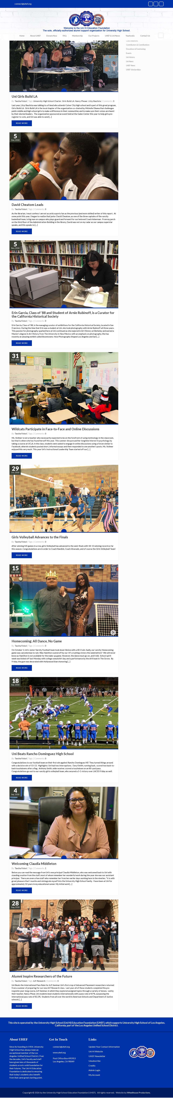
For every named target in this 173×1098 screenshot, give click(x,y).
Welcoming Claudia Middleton (34, 864)
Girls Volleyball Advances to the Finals (40, 537)
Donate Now (51, 36)
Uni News (129, 61)
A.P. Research (39, 981)
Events (128, 53)
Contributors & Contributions (137, 45)
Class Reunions (132, 41)
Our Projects (93, 36)
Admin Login (94, 1070)
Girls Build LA (68, 101)
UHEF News (130, 65)
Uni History (130, 57)
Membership (77, 36)
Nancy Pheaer (81, 101)
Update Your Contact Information (104, 1046)
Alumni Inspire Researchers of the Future (42, 976)
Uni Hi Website (96, 1051)
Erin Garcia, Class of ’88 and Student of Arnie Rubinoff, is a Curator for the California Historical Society (63, 314)
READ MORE (22, 123)
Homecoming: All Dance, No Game (37, 641)
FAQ (64, 36)
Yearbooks (130, 36)
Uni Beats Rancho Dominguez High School (43, 754)
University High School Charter (47, 101)
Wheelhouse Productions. (138, 1092)
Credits (92, 1065)
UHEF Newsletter (97, 1056)
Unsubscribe (94, 1061)
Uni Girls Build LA (24, 96)
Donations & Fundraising (135, 49)
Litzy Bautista (94, 101)
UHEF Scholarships (133, 70)
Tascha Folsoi (21, 101)
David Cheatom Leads (27, 205)
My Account (94, 1075)
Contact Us (145, 36)
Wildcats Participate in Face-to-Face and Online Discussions (55, 429)
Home (21, 36)
